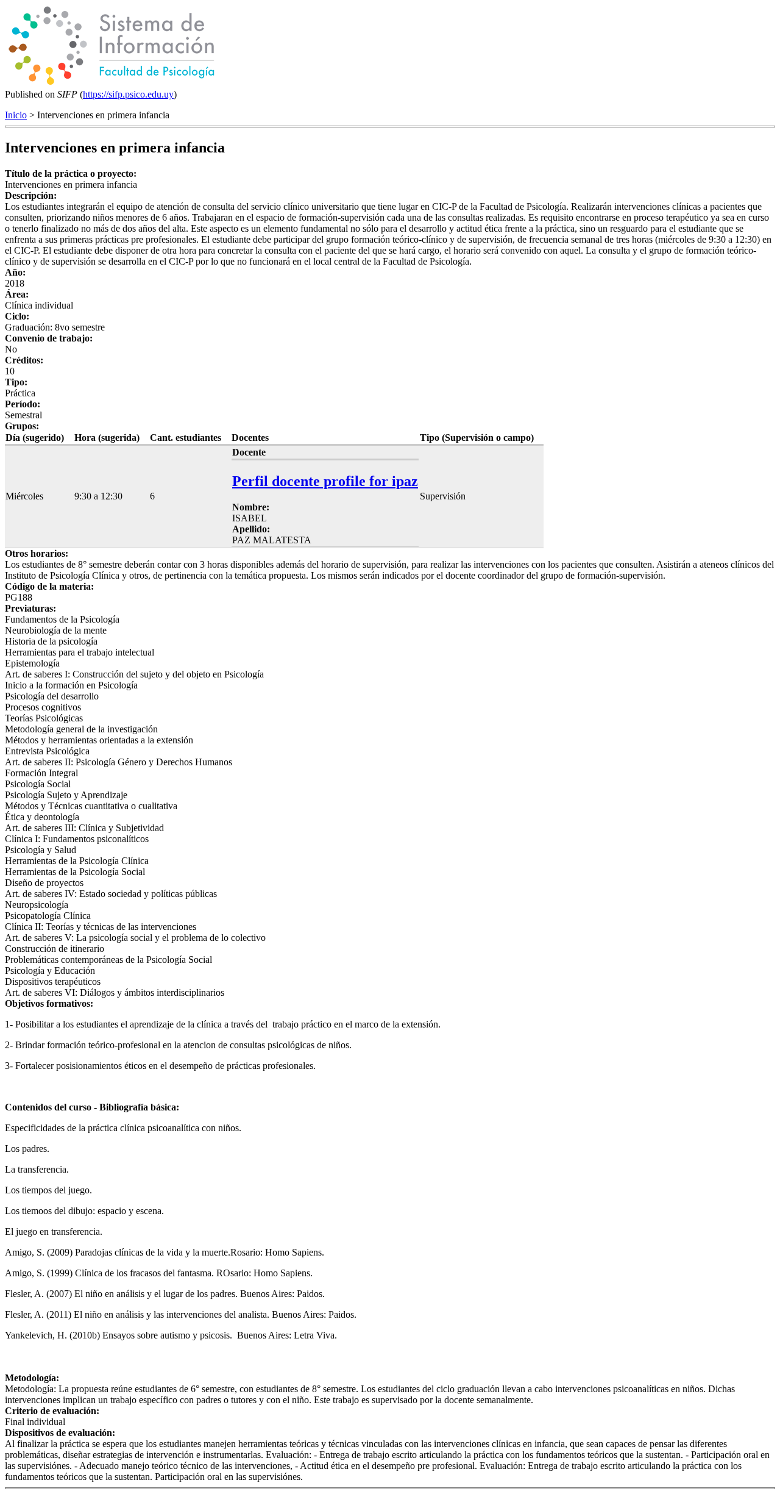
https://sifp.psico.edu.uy (128, 94)
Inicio (16, 115)
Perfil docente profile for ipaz (325, 481)
